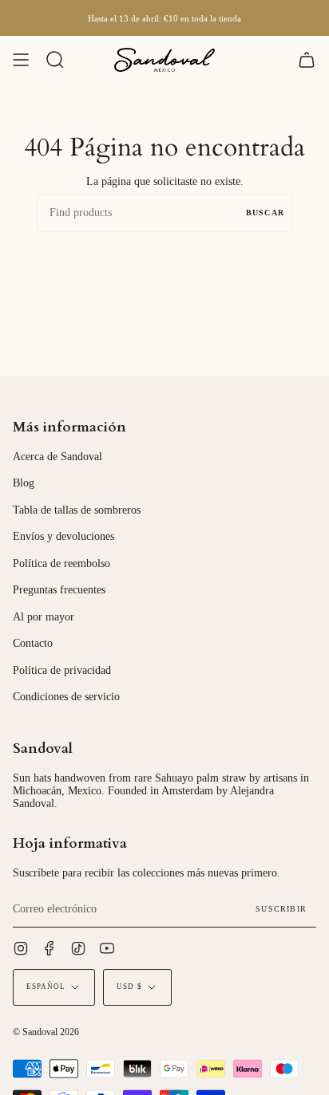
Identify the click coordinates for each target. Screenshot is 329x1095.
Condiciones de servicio (66, 697)
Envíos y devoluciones (63, 536)
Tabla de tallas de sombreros (77, 510)
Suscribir (281, 908)
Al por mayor (43, 617)
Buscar (265, 212)
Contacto (33, 643)
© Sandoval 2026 (46, 1032)
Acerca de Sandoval (57, 457)
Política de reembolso (61, 563)
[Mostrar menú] (21, 60)
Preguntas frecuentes (59, 590)
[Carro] (306, 60)
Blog (23, 483)
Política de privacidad (62, 670)
